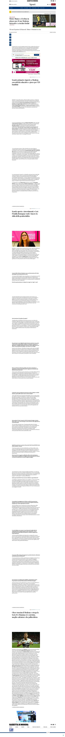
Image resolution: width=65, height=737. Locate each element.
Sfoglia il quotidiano (14, 4)
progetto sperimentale (30, 105)
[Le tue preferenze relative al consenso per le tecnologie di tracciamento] (63, 735)
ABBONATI (53, 4)
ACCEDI (50, 4)
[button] (26, 717)
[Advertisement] (19, 40)
